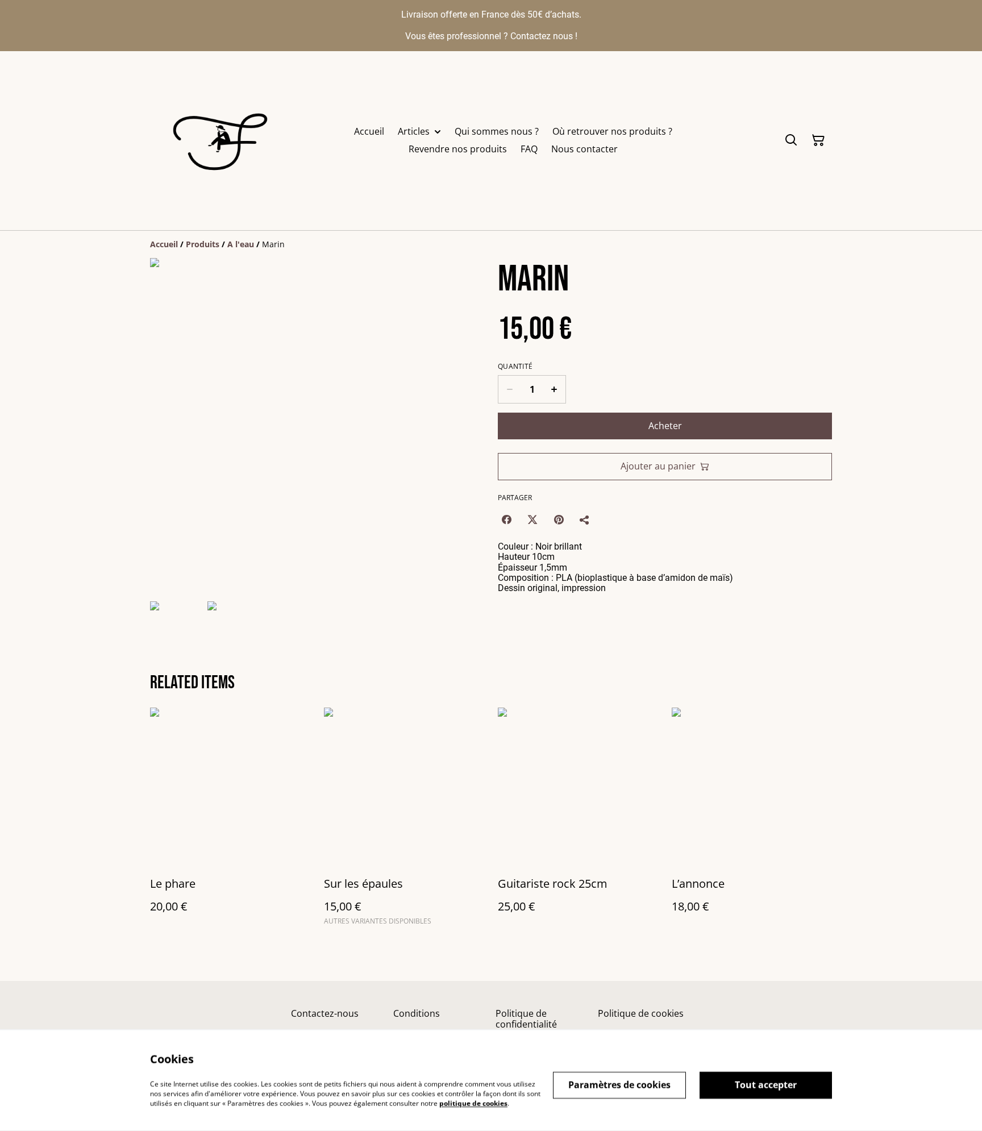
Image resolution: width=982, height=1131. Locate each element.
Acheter (665, 425)
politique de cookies (473, 1103)
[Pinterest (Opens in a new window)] (558, 519)
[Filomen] (223, 141)
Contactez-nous (325, 1013)
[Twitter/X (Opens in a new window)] (532, 519)
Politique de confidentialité (526, 1018)
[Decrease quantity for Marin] (509, 389)
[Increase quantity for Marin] (554, 389)
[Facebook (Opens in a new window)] (506, 519)
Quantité (515, 367)
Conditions (416, 1013)
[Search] (791, 140)
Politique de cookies (641, 1013)
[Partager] (584, 519)
